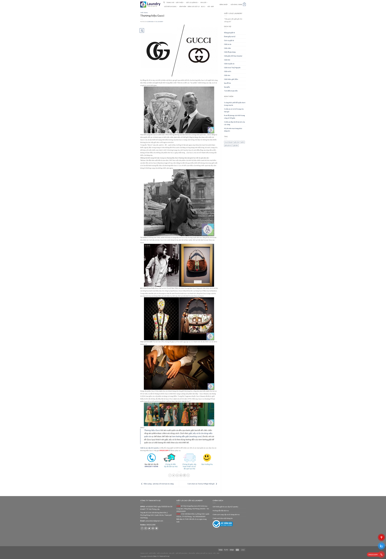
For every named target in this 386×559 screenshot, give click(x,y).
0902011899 (150, 525)
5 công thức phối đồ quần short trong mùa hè (234, 104)
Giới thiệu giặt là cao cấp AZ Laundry (225, 507)
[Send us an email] (153, 528)
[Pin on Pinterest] (181, 475)
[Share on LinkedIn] (184, 475)
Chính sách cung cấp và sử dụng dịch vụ (226, 514)
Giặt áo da (227, 44)
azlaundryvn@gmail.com (154, 521)
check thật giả (228, 142)
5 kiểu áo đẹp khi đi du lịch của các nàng (234, 123)
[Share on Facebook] (170, 475)
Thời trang (144, 12)
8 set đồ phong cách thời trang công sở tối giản (234, 116)
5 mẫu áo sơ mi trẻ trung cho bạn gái (234, 110)
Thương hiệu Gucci (152, 430)
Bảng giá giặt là (194, 6)
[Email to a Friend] (177, 475)
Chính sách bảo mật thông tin (223, 518)
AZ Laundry (159, 21)
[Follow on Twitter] (149, 528)
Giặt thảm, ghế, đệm (231, 79)
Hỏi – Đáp (210, 6)
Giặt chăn (227, 48)
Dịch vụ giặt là (229, 40)
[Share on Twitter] (173, 475)
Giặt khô (227, 60)
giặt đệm (235, 145)
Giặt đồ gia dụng (170, 6)
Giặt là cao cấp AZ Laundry (149, 448)
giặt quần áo (228, 145)
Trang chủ (170, 2)
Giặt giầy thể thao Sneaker (233, 56)
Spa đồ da (227, 83)
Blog (203, 6)
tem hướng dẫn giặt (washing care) (187, 436)
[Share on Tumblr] (188, 475)
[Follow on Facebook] (142, 528)
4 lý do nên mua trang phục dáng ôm (233, 129)
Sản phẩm (182, 6)
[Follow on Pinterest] (156, 528)
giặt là (242, 142)
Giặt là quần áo (192, 2)
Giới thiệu (179, 2)
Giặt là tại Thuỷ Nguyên (232, 67)
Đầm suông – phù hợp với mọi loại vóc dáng (158, 484)
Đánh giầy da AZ (229, 36)
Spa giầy (203, 2)
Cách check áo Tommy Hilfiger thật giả (201, 484)
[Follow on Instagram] (145, 528)
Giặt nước (227, 71)
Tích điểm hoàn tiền (231, 91)
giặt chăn (236, 142)
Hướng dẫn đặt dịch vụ (221, 510)
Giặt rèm (227, 75)
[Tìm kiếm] (164, 2)
